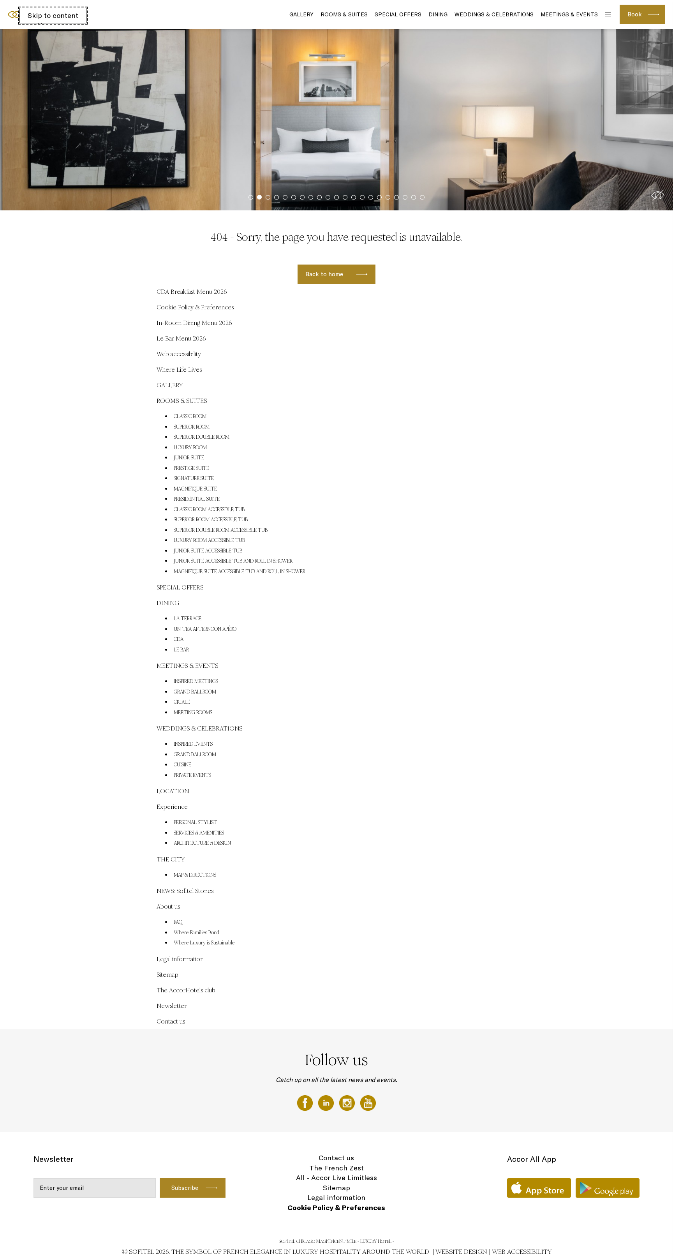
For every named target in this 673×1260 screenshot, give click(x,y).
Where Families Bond (196, 933)
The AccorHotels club (186, 990)
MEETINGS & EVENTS (569, 14)
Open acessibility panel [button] (32, 13)
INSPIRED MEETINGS (196, 681)
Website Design (461, 1252)
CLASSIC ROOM (190, 416)
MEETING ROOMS (193, 712)
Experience (172, 806)
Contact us (171, 1021)
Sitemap (167, 974)
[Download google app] (608, 1188)
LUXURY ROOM (190, 448)
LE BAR (181, 650)
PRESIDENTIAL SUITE (197, 499)
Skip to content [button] (53, 15)
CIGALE (182, 702)
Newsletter (172, 1005)
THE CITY (171, 859)
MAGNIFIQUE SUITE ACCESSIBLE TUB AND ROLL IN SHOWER (239, 571)
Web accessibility (179, 354)
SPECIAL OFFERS (398, 14)
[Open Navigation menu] (607, 14)
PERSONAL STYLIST (195, 822)
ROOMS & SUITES (344, 14)
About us (168, 906)
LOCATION (173, 791)
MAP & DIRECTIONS (195, 875)
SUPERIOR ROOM (192, 427)
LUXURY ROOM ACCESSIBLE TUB (209, 540)
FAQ (178, 922)
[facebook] (305, 1102)
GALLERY (301, 14)
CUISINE (182, 765)
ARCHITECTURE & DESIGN (202, 843)
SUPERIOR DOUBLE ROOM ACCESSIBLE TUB (221, 530)
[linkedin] (326, 1102)
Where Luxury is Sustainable (204, 943)
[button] (657, 195)
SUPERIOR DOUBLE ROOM (201, 437)
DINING (437, 14)
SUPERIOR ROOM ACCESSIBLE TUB (211, 520)
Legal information (180, 959)
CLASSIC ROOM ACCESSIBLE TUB (209, 509)
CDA (178, 639)
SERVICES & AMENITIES (199, 833)
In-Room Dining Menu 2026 (194, 322)
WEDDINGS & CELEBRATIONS (494, 14)
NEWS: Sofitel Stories (185, 891)
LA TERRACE (187, 619)
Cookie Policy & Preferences (195, 307)
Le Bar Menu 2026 (181, 338)
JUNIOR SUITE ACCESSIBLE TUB (208, 551)
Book (634, 14)
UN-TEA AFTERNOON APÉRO (205, 629)
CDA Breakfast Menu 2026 (192, 291)
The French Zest (336, 1167)
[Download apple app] (539, 1188)
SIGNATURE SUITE (194, 478)
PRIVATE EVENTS (192, 775)
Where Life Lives (179, 369)
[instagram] (347, 1102)
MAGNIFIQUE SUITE (195, 489)
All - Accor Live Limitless (336, 1177)
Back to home (324, 274)
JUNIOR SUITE (189, 458)
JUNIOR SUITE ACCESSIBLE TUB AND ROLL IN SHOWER (233, 561)
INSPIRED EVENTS (193, 744)
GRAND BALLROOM (195, 692)
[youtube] (368, 1102)
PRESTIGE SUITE (191, 468)
